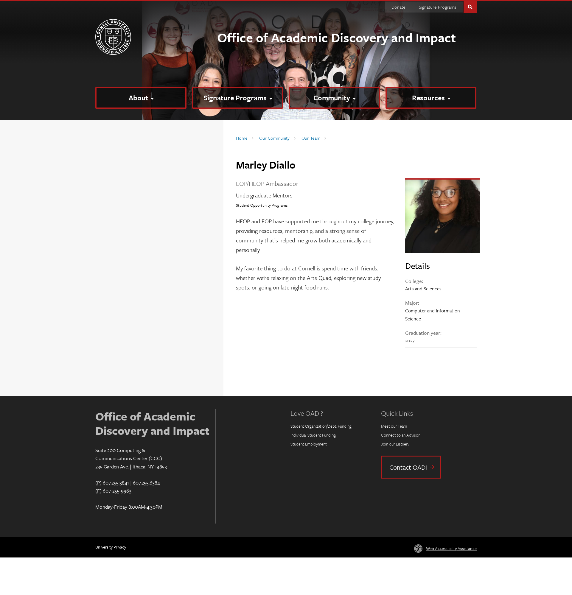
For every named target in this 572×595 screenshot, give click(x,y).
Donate (398, 7)
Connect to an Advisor (400, 435)
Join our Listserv (395, 444)
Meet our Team (394, 426)
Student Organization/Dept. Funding (321, 426)
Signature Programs (437, 7)
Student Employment (308, 444)
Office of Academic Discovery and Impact (336, 37)
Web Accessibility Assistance (451, 548)
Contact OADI (408, 467)
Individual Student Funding (313, 435)
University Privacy (110, 547)
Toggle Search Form (470, 6)
